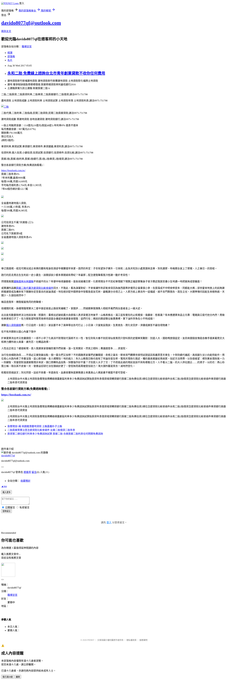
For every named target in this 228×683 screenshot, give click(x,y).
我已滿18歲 (7, 677)
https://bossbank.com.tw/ (13, 170)
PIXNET (90, 640)
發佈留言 (6, 511)
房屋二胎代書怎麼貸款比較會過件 (34, 288)
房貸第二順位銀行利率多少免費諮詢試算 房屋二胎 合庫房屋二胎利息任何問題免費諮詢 (55, 433)
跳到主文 (6, 31)
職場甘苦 (27, 46)
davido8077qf (8, 455)
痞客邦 (27, 472)
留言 (34, 472)
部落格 (11, 56)
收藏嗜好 (25, 480)
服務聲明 (143, 640)
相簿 (9, 52)
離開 (18, 677)
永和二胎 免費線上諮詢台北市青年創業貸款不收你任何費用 (56, 73)
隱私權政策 (131, 640)
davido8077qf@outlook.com (31, 23)
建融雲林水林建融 (24, 281)
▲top (4, 486)
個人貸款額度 (13, 325)
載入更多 (6, 492)
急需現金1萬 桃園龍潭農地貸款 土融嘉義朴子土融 (34, 426)
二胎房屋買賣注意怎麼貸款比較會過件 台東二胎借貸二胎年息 (41, 430)
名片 (9, 60)
